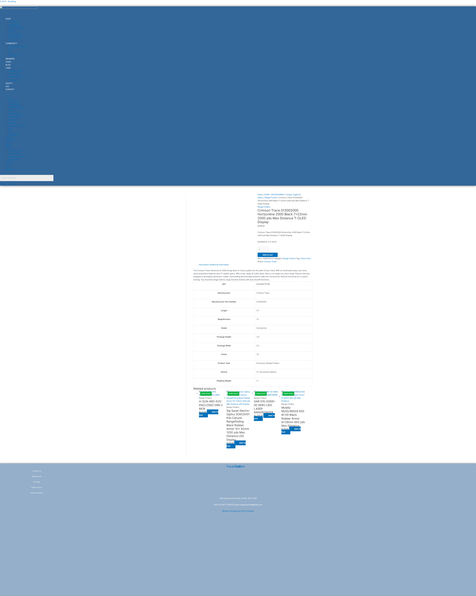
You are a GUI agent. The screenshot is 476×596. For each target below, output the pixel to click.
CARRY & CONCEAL (17, 77)
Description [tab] (204, 264)
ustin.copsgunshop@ (244, 504)
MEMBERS (10, 59)
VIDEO (8, 62)
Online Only (305, 258)
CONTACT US (36, 471)
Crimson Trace (270, 261)
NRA (10, 52)
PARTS (11, 31)
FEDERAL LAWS (15, 71)
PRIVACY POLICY (36, 487)
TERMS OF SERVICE (36, 493)
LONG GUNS (13, 22)
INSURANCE (13, 80)
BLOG (8, 65)
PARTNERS (13, 55)
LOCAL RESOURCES (17, 46)
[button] (131, 95)
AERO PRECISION (16, 28)
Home (260, 194)
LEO (10, 49)
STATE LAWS (14, 74)
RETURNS (37, 482)
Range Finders (271, 197)
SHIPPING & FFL (37, 476)
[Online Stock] (239, 398)
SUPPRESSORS (15, 37)
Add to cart (268, 255)
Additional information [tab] (219, 264)
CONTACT (10, 89)
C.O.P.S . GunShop (8, 1)
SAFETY (9, 83)
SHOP (8, 19)
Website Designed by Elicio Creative (238, 511)
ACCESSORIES (14, 34)
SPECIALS (12, 40)
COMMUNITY (11, 43)
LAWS (8, 68)
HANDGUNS (13, 25)
